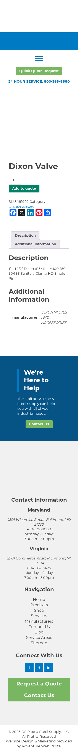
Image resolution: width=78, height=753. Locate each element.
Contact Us (39, 424)
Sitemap (39, 643)
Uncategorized (21, 206)
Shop (39, 611)
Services (39, 616)
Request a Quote (39, 684)
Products (39, 605)
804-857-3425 (39, 568)
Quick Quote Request (39, 71)
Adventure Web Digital (42, 746)
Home (39, 600)
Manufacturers (39, 622)
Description (25, 235)
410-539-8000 (39, 529)
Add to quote (24, 188)
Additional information (35, 244)
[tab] (25, 235)
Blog (39, 632)
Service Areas (39, 638)
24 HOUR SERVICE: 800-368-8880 (39, 81)
